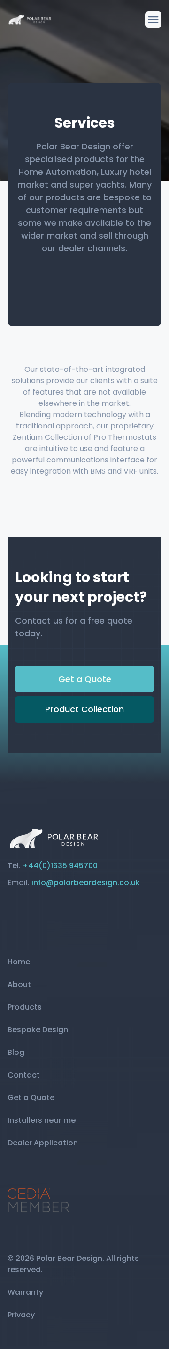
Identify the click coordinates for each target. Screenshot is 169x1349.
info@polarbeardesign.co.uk (85, 882)
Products (25, 1007)
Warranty (25, 1292)
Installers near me (42, 1120)
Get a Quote (84, 679)
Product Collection (84, 709)
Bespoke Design (38, 1029)
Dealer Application (43, 1142)
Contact (24, 1074)
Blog (16, 1052)
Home (19, 961)
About (19, 984)
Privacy (21, 1314)
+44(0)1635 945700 (60, 865)
